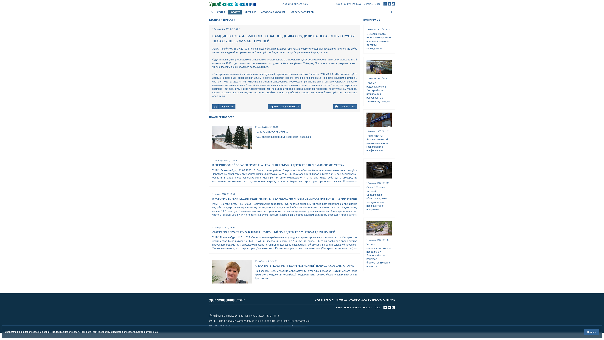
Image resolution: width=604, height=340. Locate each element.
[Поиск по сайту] (392, 12)
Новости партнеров (302, 12)
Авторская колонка (273, 12)
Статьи (221, 12)
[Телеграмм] (389, 4)
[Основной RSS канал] (393, 4)
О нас (377, 4)
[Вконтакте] (385, 4)
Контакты (368, 4)
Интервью (251, 12)
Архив (339, 4)
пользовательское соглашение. (140, 331)
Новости (229, 19)
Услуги (347, 4)
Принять (591, 332)
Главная (214, 19)
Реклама (356, 4)
